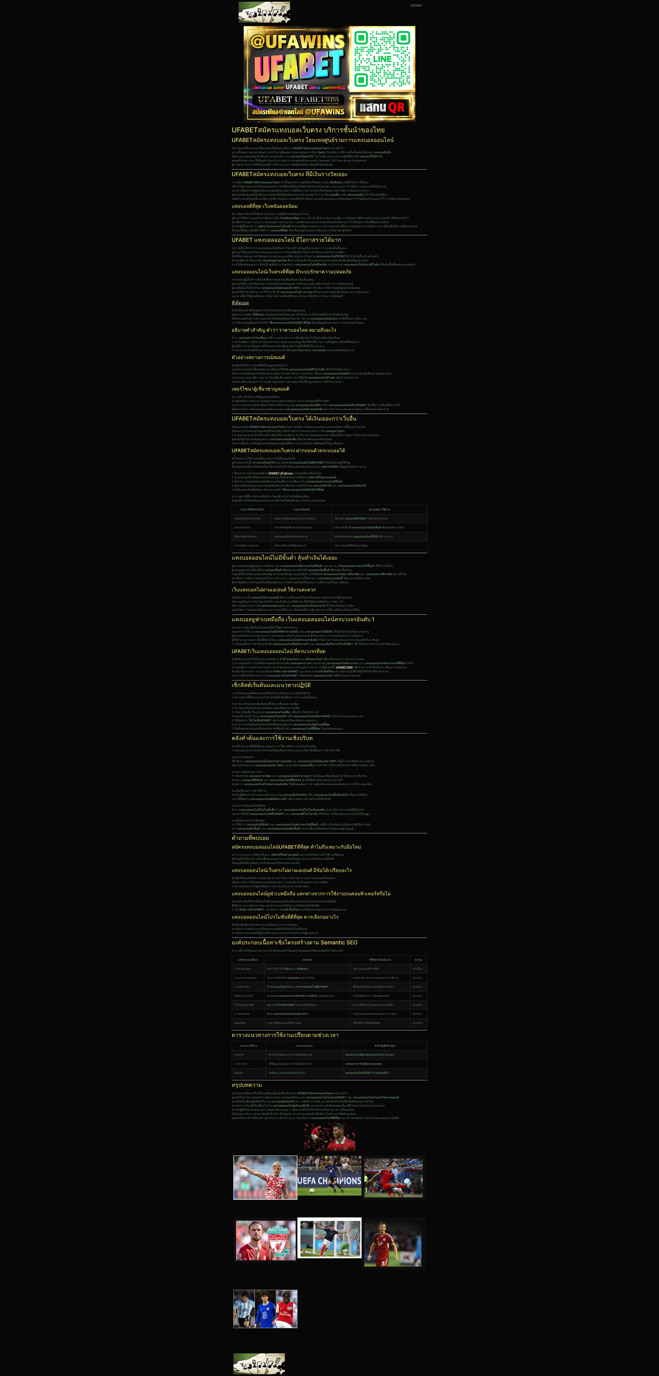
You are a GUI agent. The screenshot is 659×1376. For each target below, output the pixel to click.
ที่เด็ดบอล (240, 302)
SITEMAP (416, 5)
